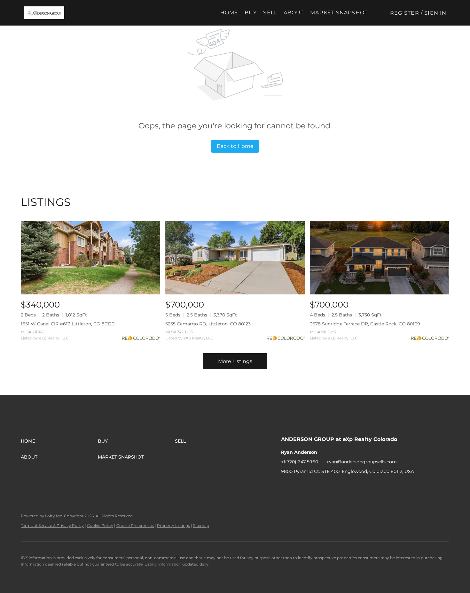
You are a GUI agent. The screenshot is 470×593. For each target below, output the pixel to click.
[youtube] (324, 485)
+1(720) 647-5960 (299, 462)
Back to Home (235, 146)
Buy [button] (251, 13)
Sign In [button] (435, 13)
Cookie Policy (100, 525)
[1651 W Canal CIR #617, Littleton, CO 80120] (90, 257)
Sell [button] (270, 13)
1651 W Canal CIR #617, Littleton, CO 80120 (67, 324)
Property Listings (173, 525)
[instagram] (311, 485)
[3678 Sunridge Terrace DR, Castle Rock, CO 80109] (379, 257)
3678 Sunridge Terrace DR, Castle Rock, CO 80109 (365, 324)
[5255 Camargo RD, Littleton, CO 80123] (235, 257)
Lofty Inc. (54, 515)
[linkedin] (298, 485)
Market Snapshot (339, 13)
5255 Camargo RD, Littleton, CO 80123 (208, 324)
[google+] (337, 485)
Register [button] (404, 13)
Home (229, 13)
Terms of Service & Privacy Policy (52, 525)
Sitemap (201, 525)
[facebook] (286, 485)
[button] (44, 12)
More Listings (235, 361)
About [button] (294, 13)
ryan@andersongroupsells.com (362, 462)
